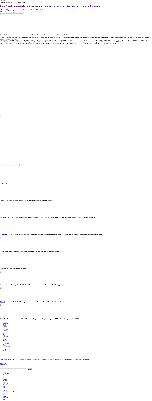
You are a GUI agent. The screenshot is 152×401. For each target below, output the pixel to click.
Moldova (5, 342)
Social (1, 268)
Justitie (5, 339)
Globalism (5, 336)
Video (4, 352)
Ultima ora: (4, 183)
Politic (1, 217)
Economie (2, 234)
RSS (4, 399)
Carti (4, 325)
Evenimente (4, 12)
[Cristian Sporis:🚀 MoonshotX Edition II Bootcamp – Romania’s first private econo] (6, 281)
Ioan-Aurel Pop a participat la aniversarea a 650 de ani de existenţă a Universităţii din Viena (50, 6)
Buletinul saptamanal (8, 392)
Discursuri (5, 327)
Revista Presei (6, 346)
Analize (5, 322)
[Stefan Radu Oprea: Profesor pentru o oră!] (6, 265)
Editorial (2, 302)
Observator (12, 12)
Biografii (5, 323)
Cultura (2, 319)
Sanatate (5, 347)
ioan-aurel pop (19, 12)
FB (4, 387)
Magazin (5, 340)
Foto (4, 335)
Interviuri (5, 337)
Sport (4, 350)
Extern (2, 251)
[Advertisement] (12, 70)
